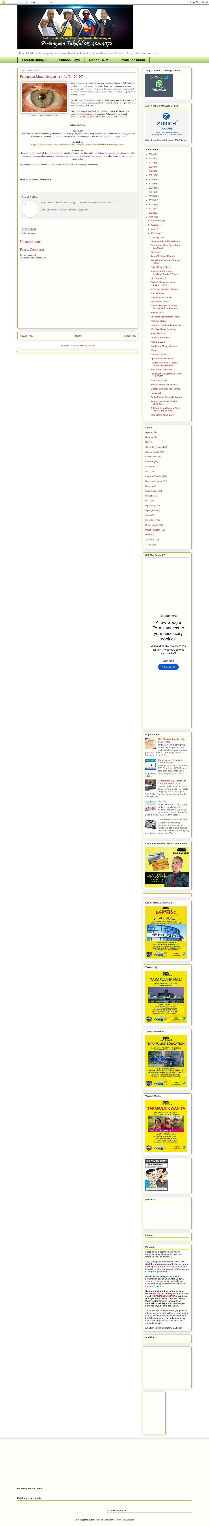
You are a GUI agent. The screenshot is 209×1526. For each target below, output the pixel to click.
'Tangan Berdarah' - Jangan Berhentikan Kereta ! (164, 364)
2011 (151, 217)
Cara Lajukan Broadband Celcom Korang (170, 761)
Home (78, 335)
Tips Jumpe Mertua (160, 301)
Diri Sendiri (156, 252)
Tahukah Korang (159, 321)
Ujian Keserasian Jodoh (162, 358)
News (148, 515)
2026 (151, 154)
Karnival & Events (153, 481)
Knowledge (32, 233)
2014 (151, 204)
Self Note (149, 539)
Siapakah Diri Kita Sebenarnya (165, 389)
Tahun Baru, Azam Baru (162, 415)
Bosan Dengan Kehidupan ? (164, 384)
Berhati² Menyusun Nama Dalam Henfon (163, 283)
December (156, 220)
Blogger (130, 1520)
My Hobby (150, 505)
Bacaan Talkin (157, 312)
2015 (151, 200)
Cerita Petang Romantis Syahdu (166, 397)
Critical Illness (152, 456)
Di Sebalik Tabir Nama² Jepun (165, 316)
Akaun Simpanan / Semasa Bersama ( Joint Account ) (164, 306)
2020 (151, 179)
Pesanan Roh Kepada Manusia (166, 325)
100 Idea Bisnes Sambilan (163, 329)
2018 (151, 188)
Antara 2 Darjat (158, 342)
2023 (151, 167)
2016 (151, 196)
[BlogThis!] (26, 229)
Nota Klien (150, 520)
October (155, 225)
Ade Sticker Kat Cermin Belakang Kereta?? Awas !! (165, 272)
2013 (151, 208)
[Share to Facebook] (32, 229)
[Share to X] (29, 229)
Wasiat (154, 350)
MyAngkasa (151, 510)
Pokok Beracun (158, 333)
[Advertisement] (168, 1367)
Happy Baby (156, 393)
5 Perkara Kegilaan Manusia (164, 289)
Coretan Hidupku (34, 60)
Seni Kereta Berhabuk (161, 369)
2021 (151, 175)
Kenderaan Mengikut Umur (164, 346)
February (156, 233)
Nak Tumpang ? (158, 278)
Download (150, 466)
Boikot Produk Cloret (161, 267)
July (153, 229)
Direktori (149, 461)
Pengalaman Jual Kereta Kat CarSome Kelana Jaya (172, 782)
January (155, 237)
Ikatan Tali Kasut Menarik (163, 256)
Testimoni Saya (68, 60)
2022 (151, 171)
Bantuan (149, 437)
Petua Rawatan (152, 530)
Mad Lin (162, 801)
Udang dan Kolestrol (160, 337)
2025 (151, 158)
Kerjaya (149, 486)
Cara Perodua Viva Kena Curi (172, 819)
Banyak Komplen (159, 354)
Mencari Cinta (157, 293)
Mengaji (149, 496)
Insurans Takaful (153, 476)
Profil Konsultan (133, 60)
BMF (147, 442)
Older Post (130, 335)
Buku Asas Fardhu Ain (161, 297)
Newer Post (26, 335)
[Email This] (23, 229)
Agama (148, 432)
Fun (147, 471)
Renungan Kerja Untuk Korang (165, 241)
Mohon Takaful (100, 60)
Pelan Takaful (151, 525)
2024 (151, 162)
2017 (151, 192)
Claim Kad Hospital (154, 447)
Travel (148, 544)
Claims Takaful (152, 452)
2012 (151, 213)
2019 (151, 183)
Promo (148, 534)
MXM (147, 500)
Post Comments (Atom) (83, 345)
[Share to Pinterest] (34, 229)
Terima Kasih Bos (159, 380)
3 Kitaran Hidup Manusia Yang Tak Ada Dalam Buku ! (165, 409)
